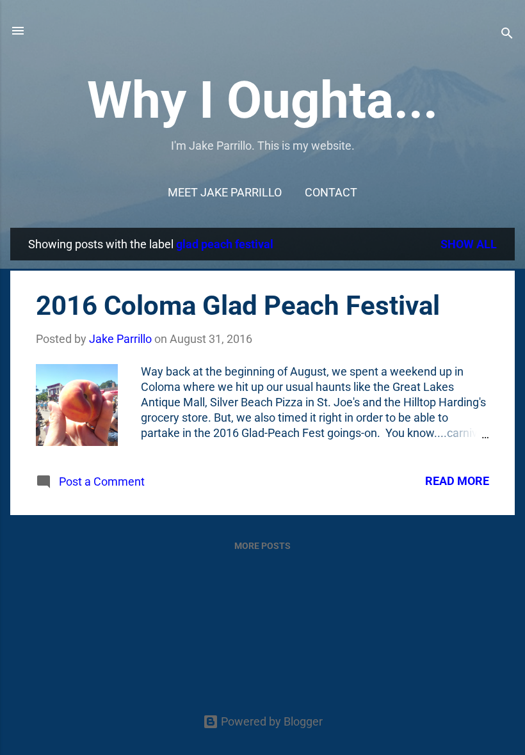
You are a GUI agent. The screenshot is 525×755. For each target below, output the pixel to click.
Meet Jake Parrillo (225, 192)
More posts (262, 546)
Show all (468, 244)
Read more (457, 481)
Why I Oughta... (262, 100)
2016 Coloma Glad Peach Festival (238, 305)
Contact (331, 192)
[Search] (507, 34)
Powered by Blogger (270, 721)
